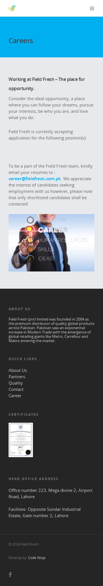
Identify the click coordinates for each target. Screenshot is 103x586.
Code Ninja (36, 557)
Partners (17, 376)
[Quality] (21, 460)
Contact (16, 389)
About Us (18, 370)
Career (15, 395)
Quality (16, 383)
